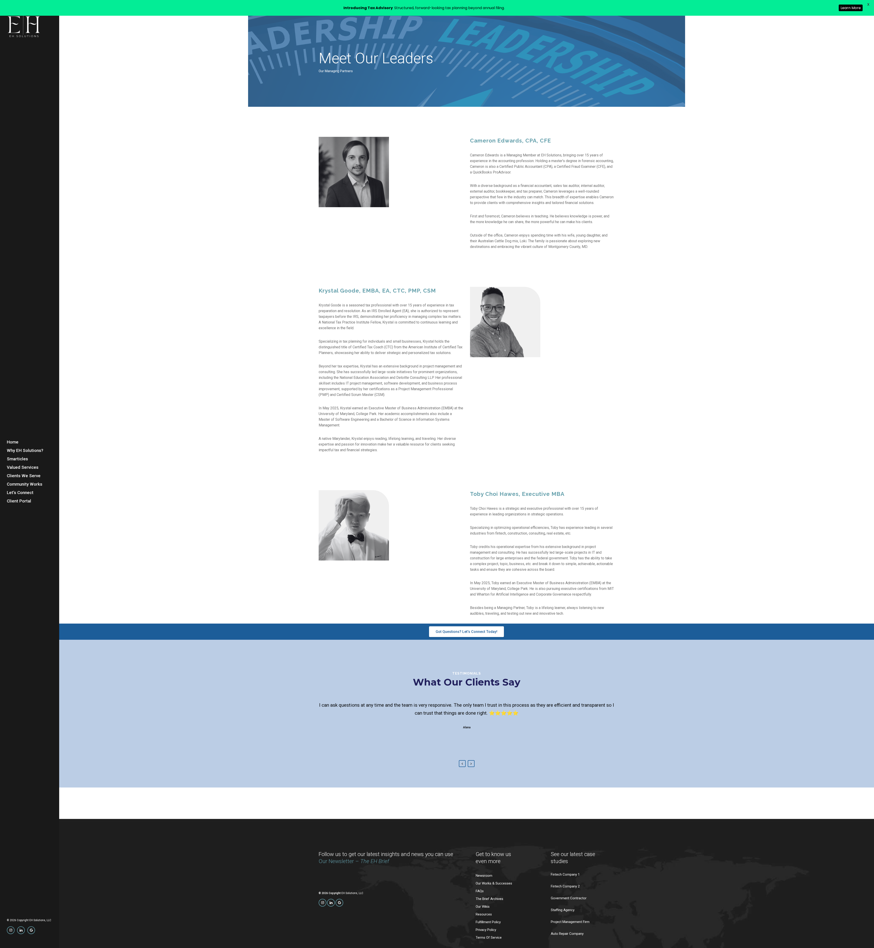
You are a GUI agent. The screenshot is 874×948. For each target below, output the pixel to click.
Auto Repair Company (567, 934)
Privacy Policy (486, 930)
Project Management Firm (570, 922)
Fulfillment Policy (488, 922)
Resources (484, 914)
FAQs (480, 891)
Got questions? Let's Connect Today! (466, 631)
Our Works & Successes (494, 883)
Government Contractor (569, 898)
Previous (462, 763)
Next (471, 763)
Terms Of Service (489, 938)
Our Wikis (483, 907)
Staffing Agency (562, 910)
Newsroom (484, 876)
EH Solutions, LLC (40, 920)
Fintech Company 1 (565, 874)
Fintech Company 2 (565, 886)
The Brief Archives (489, 899)
